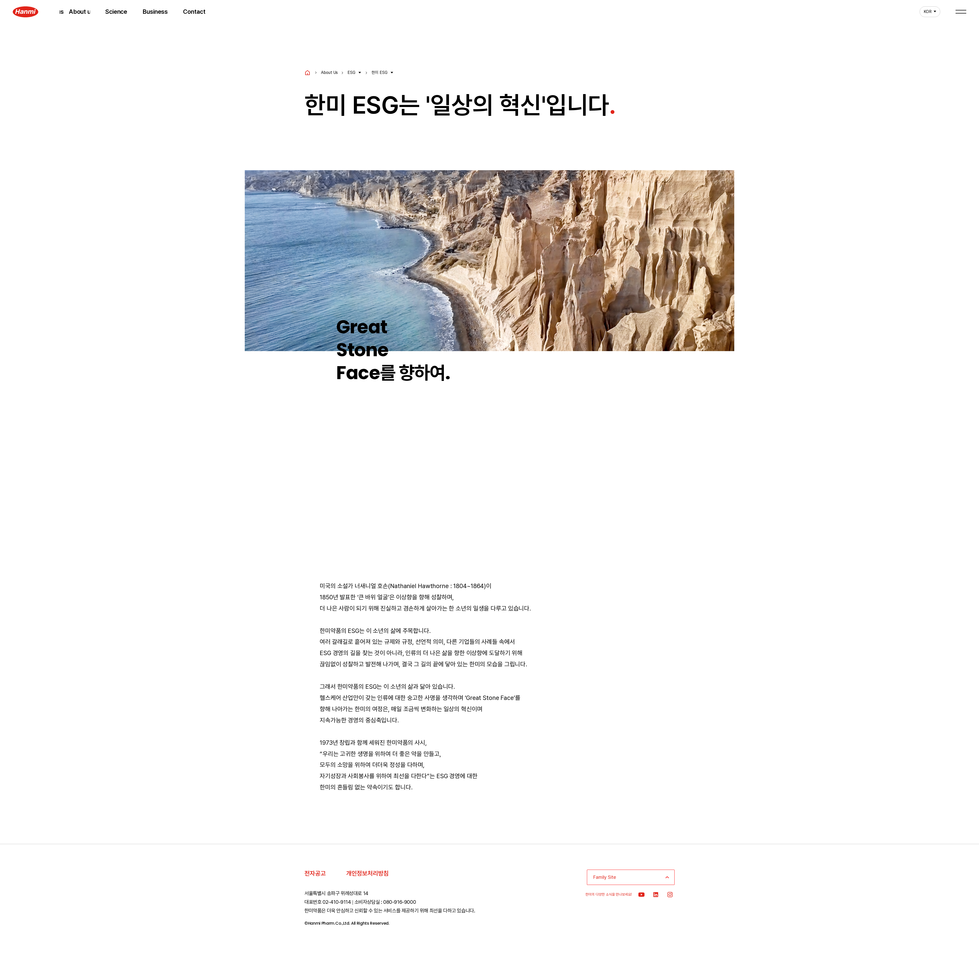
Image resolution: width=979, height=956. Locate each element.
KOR (926, 12)
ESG (351, 72)
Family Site (604, 877)
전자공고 (315, 873)
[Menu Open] (961, 11)
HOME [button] (307, 72)
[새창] (641, 894)
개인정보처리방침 (367, 873)
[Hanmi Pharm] (25, 11)
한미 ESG (379, 72)
